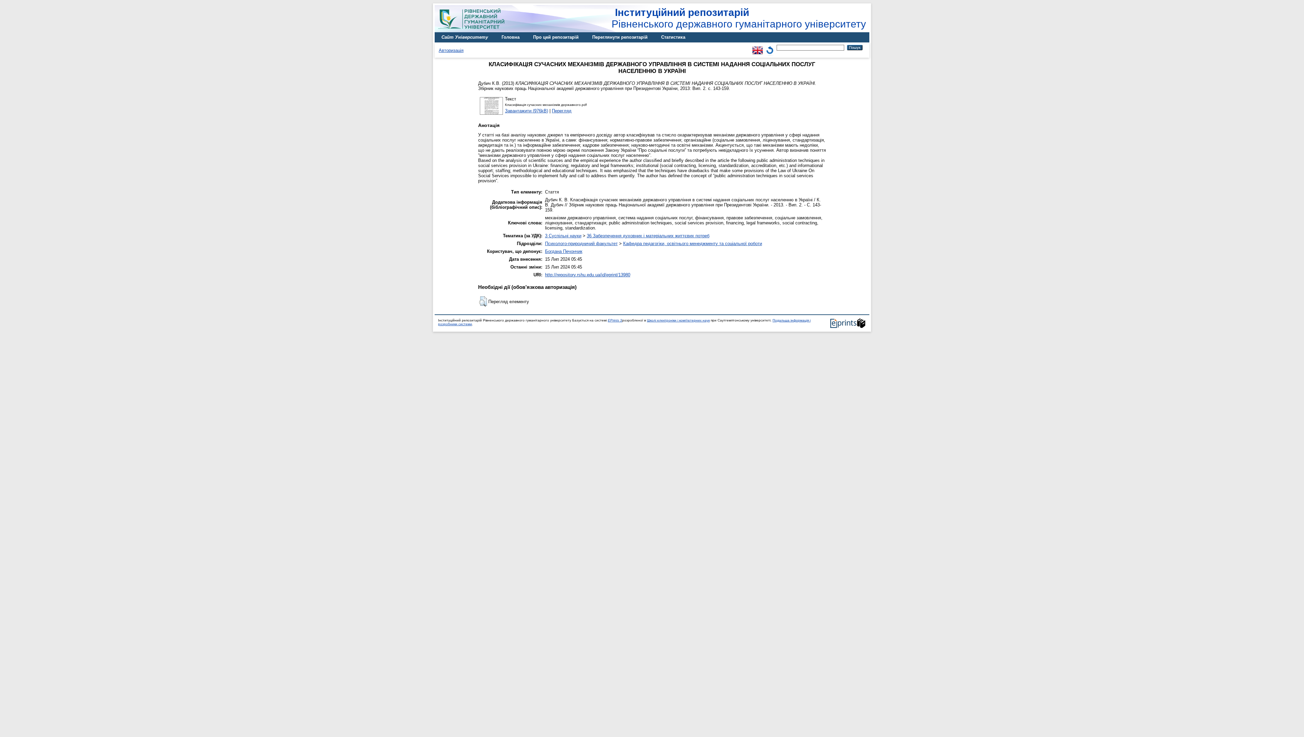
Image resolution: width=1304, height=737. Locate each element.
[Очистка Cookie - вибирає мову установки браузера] (769, 47)
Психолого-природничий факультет (581, 243)
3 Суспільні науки (563, 235)
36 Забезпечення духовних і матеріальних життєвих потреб (648, 235)
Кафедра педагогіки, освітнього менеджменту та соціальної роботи (692, 243)
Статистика (673, 37)
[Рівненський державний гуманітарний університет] (474, 30)
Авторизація (451, 50)
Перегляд (562, 110)
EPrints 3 (615, 320)
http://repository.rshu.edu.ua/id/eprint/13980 (587, 274)
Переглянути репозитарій (620, 37)
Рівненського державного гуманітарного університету (739, 18)
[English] (757, 47)
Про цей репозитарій (556, 37)
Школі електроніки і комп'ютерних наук (678, 320)
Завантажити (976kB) (526, 110)
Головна (511, 37)
